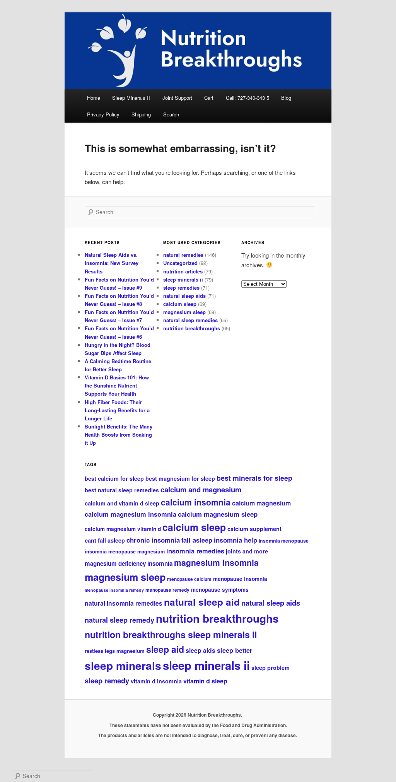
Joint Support (177, 97)
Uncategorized (180, 262)
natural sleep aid (202, 601)
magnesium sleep (184, 312)
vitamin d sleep (205, 680)
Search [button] (171, 114)
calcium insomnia (195, 502)
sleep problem (270, 667)
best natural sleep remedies (122, 490)
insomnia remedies (195, 550)
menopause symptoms (220, 589)
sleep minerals (123, 665)
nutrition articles (183, 271)
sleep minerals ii (183, 279)
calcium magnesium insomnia (130, 514)
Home (93, 97)
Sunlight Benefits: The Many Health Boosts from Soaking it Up (118, 434)
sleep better (234, 650)
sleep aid (165, 649)
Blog (286, 97)
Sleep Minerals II (131, 97)
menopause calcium (189, 579)
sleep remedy (107, 680)
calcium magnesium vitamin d (123, 529)
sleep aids (200, 650)
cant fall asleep (105, 540)
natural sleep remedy (119, 620)
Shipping (141, 114)
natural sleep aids (184, 295)
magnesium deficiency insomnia (128, 563)
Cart (208, 97)
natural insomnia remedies (123, 603)
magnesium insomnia (216, 562)
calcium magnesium (261, 503)
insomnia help (235, 540)
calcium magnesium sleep (218, 514)
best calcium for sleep (114, 478)
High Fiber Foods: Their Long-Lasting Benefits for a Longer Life (117, 410)
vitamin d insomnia (156, 681)
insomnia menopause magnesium (125, 551)
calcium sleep (179, 303)
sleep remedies (181, 287)
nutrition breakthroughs (191, 328)
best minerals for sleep (254, 478)
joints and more (247, 551)
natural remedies (183, 254)
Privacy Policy (103, 114)
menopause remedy (167, 590)
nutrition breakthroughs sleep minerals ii (171, 634)
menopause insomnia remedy (114, 590)
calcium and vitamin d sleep (122, 503)
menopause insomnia (240, 578)
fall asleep (196, 540)
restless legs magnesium (115, 650)
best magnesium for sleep (180, 478)
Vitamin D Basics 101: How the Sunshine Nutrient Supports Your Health (117, 385)
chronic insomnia (153, 540)
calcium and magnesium (200, 489)
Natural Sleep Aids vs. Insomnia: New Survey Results (111, 263)
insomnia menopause (284, 540)
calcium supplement (254, 529)
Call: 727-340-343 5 (247, 97)
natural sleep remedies (190, 320)
